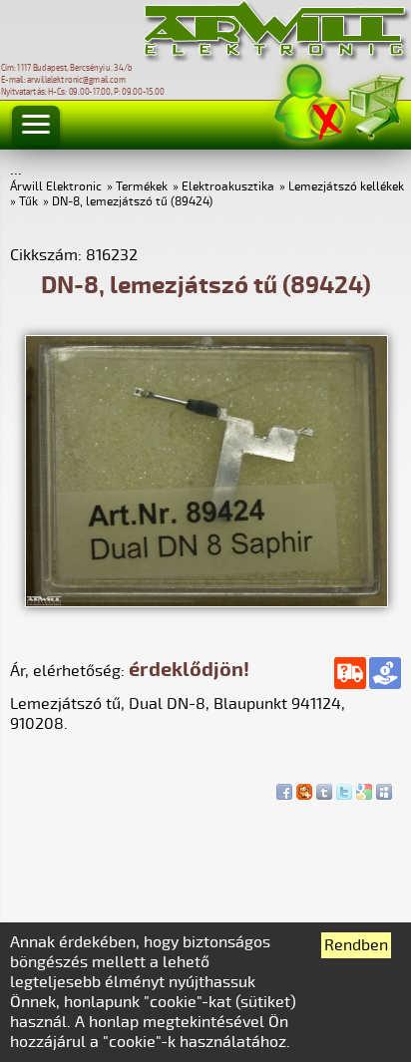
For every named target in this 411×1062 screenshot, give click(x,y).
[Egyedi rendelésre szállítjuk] (350, 673)
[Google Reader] (364, 787)
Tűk (28, 201)
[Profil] (310, 103)
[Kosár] (375, 104)
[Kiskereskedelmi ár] (385, 673)
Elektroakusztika (228, 186)
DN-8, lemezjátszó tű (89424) (132, 201)
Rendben (356, 945)
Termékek (142, 186)
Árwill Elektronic (56, 186)
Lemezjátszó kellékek (346, 186)
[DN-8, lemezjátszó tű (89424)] (206, 602)
